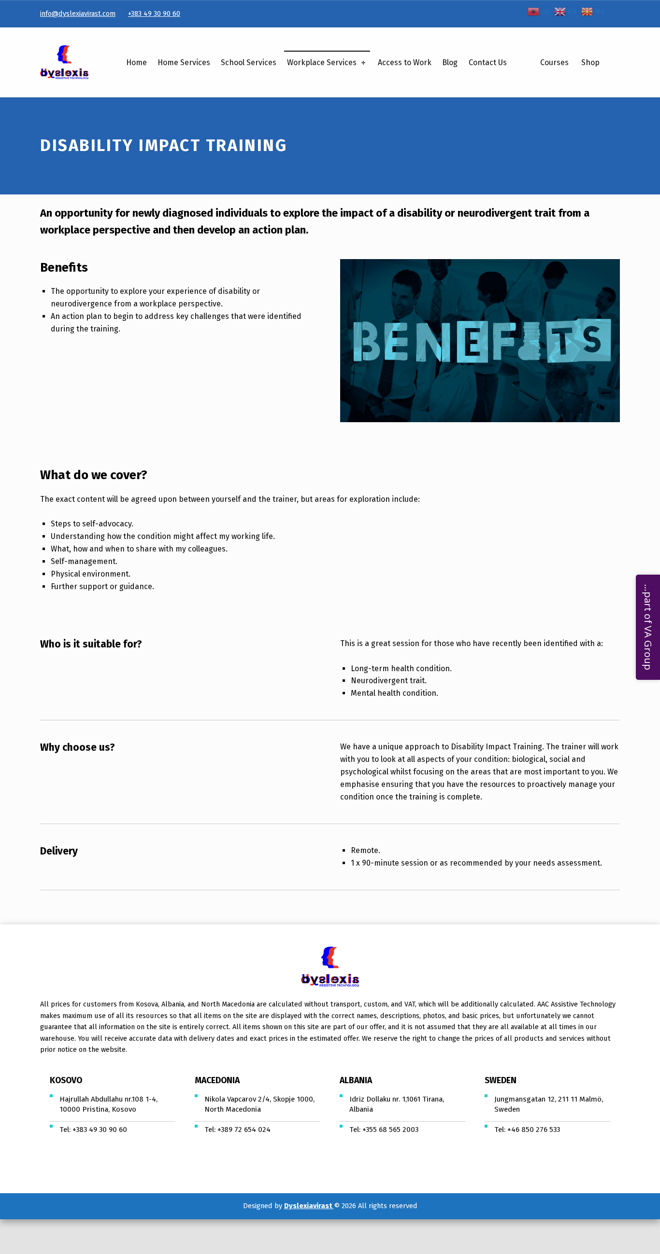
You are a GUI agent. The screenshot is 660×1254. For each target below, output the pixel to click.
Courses (554, 62)
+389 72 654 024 (244, 1129)
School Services (248, 62)
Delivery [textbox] (59, 851)
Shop (590, 62)
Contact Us (488, 62)
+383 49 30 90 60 (154, 13)
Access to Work (404, 62)
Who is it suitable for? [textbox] (91, 644)
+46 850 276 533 (533, 1129)
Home (136, 62)
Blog (450, 62)
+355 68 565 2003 (390, 1129)
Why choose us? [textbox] (77, 747)
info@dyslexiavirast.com (77, 13)
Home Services (184, 62)
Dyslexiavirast (309, 1205)
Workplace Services (322, 62)
